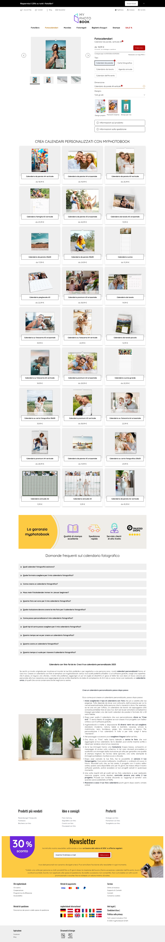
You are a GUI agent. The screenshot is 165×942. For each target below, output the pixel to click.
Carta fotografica (125, 63)
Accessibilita (17, 896)
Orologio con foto (112, 818)
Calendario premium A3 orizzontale (82, 297)
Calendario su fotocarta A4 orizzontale (125, 418)
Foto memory (67, 818)
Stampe (116, 27)
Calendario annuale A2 (40, 499)
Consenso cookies (113, 896)
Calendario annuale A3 (82, 499)
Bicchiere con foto (24, 823)
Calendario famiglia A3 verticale (40, 217)
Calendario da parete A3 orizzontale (82, 217)
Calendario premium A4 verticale (39, 458)
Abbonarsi (104, 855)
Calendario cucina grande (125, 378)
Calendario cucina (125, 257)
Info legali (111, 906)
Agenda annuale (125, 69)
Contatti (110, 893)
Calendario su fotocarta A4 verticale (82, 338)
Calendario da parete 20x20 (40, 257)
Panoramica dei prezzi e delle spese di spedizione (31, 910)
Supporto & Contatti (114, 890)
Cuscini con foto (67, 823)
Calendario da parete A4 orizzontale (82, 176)
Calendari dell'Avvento (105, 75)
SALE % (128, 27)
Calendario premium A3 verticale (82, 418)
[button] (24, 55)
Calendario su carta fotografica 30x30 (39, 418)
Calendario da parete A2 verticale (125, 499)
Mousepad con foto (69, 826)
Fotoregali (81, 27)
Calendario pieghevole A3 (40, 297)
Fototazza (21, 821)
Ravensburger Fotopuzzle (27, 818)
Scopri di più (131, 3)
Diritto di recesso (113, 888)
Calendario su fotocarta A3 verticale (40, 378)
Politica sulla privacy (115, 914)
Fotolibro (35, 27)
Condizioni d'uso (113, 910)
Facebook (16, 934)
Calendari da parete (104, 63)
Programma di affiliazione (22, 893)
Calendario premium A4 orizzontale (82, 378)
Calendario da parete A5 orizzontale (82, 458)
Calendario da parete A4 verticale (40, 176)
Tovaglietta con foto (113, 823)
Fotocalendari (51, 27)
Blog (14, 937)
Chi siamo (17, 888)
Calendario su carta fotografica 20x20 (125, 458)
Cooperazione (18, 890)
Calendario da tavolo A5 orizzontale (125, 217)
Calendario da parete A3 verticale (125, 176)
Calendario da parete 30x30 (82, 257)
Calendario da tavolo (105, 69)
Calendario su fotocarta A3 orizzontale (39, 338)
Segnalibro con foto (69, 821)
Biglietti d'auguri (99, 27)
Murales (67, 27)
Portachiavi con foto (113, 821)
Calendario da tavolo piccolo (125, 338)
